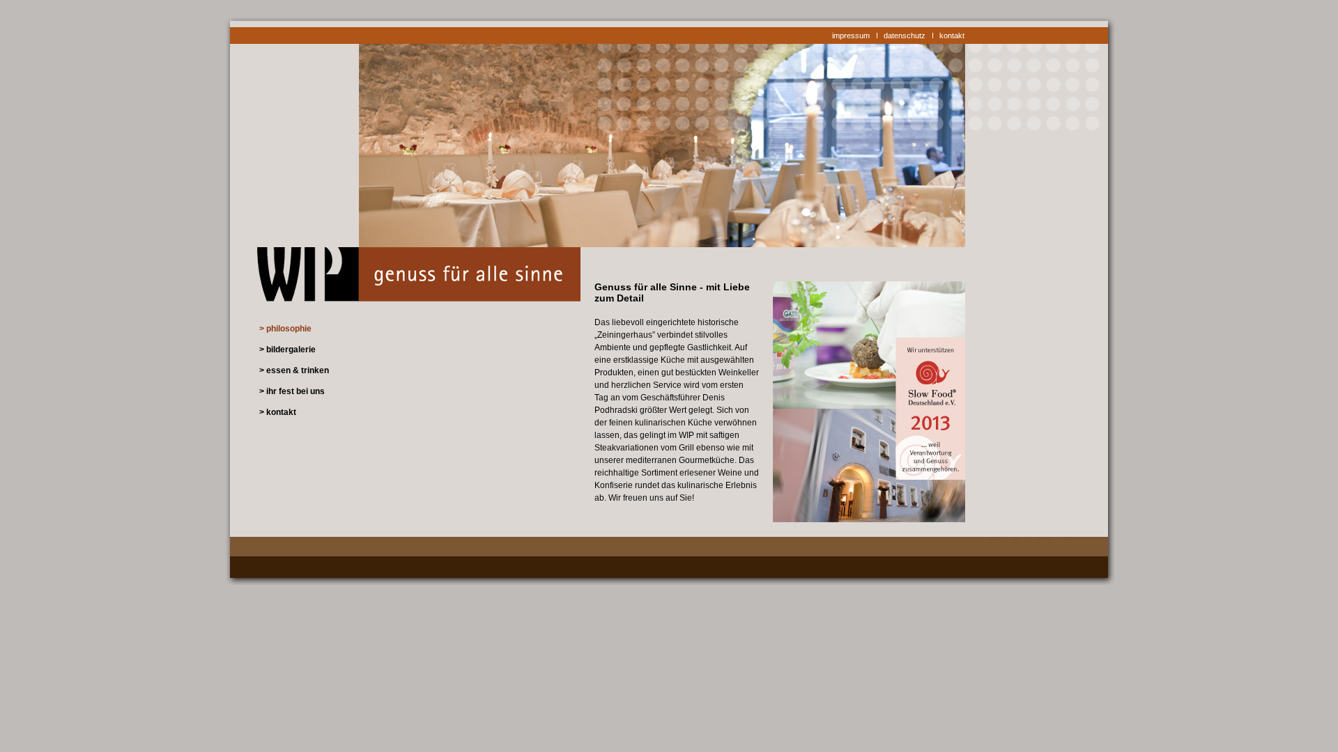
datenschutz (904, 35)
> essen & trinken (294, 370)
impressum (851, 35)
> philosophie (285, 329)
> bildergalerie (287, 349)
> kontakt (277, 412)
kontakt (951, 35)
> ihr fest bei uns (292, 391)
